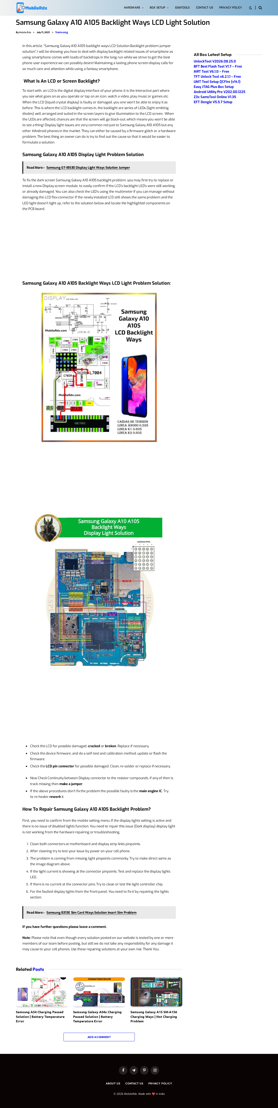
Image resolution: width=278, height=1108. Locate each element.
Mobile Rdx (25, 32)
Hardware (132, 8)
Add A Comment (99, 1037)
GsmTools (182, 8)
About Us (113, 1083)
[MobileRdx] (31, 8)
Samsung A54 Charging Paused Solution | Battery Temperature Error (40, 1016)
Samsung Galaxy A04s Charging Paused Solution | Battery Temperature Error (97, 1016)
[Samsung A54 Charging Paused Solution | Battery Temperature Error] (42, 992)
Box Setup (157, 8)
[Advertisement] (99, 245)
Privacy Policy (230, 8)
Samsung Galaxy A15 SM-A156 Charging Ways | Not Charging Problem (153, 1016)
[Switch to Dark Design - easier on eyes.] (250, 8)
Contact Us (204, 8)
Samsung (61, 32)
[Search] (260, 7)
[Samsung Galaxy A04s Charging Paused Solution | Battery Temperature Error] (99, 992)
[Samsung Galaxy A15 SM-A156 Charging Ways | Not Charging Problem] (156, 992)
